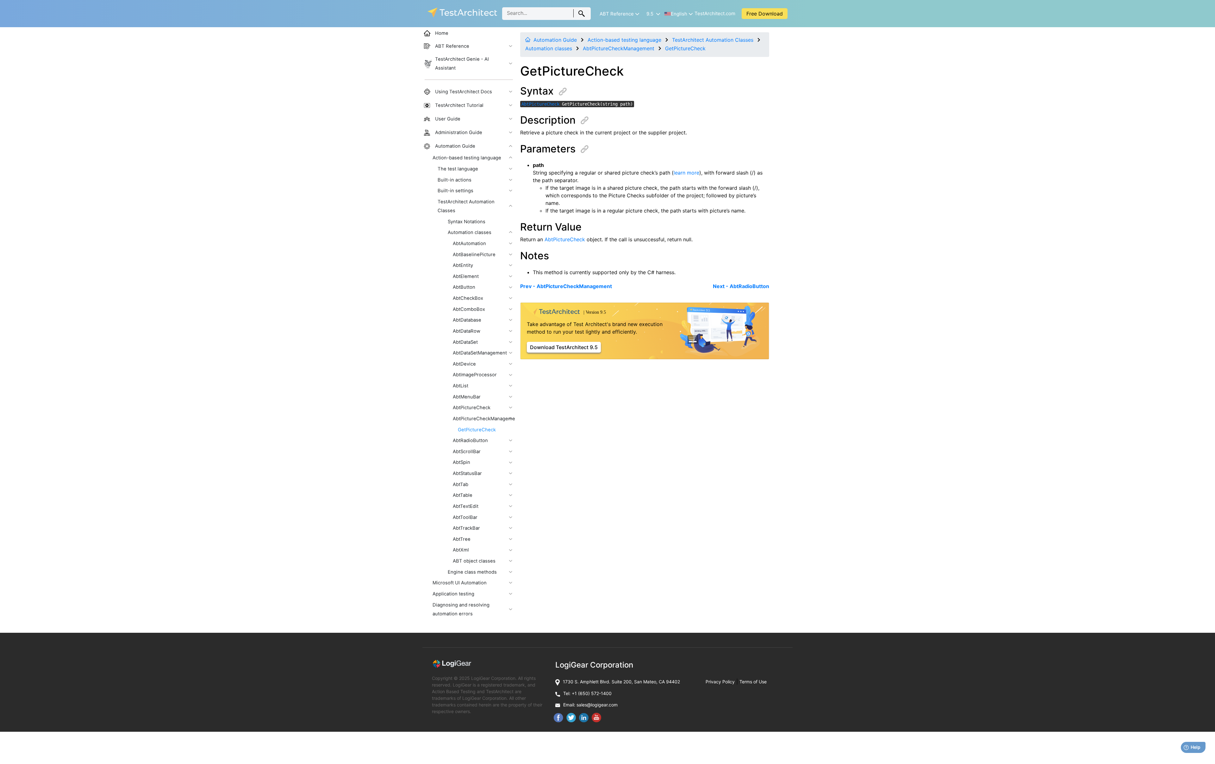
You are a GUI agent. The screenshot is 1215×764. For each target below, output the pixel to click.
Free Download (764, 13)
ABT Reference (452, 46)
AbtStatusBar (467, 473)
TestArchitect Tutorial (459, 105)
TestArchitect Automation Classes (712, 40)
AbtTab (460, 484)
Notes (534, 256)
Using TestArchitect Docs (463, 92)
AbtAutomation (469, 243)
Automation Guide (555, 40)
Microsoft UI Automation (460, 583)
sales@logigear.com (597, 704)
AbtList (460, 386)
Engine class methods (472, 572)
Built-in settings (455, 191)
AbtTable (462, 495)
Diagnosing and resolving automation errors (461, 609)
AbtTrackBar (466, 528)
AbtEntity (463, 265)
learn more (686, 172)
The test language (458, 169)
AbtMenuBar (467, 397)
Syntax (537, 91)
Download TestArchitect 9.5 (564, 347)
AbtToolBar (465, 517)
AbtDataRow (466, 331)
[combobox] (546, 13)
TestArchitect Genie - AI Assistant (462, 63)
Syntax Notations (466, 222)
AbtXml (461, 550)
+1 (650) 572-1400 (592, 693)
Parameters (548, 149)
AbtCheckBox (468, 298)
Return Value (551, 227)
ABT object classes (474, 561)
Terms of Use (753, 681)
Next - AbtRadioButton (741, 286)
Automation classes (548, 48)
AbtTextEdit (465, 506)
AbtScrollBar (467, 451)
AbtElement (466, 276)
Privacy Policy (720, 681)
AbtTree (461, 539)
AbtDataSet (465, 342)
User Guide (447, 119)
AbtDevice (464, 364)
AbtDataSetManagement (480, 353)
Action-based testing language (624, 40)
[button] (619, 13)
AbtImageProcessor (475, 375)
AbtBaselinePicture (474, 254)
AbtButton (464, 287)
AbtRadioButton (470, 440)
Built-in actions (454, 180)
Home (441, 33)
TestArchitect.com (715, 13)
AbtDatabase (467, 320)
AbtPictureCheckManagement (618, 48)
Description (548, 120)
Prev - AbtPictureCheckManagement (566, 286)
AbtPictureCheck (540, 104)
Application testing (453, 594)
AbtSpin (461, 462)
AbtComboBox (469, 309)
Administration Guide (458, 132)
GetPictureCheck (685, 48)
